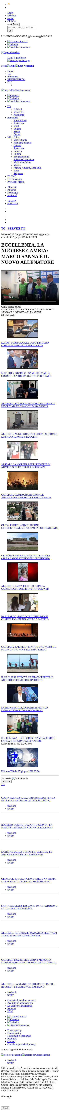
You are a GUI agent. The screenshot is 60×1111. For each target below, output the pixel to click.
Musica (17, 165)
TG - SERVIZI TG (13, 228)
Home (10, 71)
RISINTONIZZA (16, 79)
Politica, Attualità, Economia (27, 167)
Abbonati (11, 187)
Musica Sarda (20, 140)
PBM (10, 1011)
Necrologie (12, 192)
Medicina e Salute (22, 162)
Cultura (17, 128)
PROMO (11, 176)
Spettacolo (19, 123)
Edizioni (18, 109)
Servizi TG (19, 112)
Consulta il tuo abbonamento (21, 1000)
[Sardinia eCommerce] (18, 47)
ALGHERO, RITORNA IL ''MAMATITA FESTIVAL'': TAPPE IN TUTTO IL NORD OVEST (29, 934)
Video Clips (13, 137)
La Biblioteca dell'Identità (19, 1005)
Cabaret (17, 145)
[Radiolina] (12, 44)
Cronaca (18, 151)
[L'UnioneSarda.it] (17, 1016)
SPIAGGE (12, 203)
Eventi (17, 131)
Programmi (12, 76)
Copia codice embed (11, 306)
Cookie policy (14, 1033)
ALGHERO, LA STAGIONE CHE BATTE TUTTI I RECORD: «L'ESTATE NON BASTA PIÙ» (27, 985)
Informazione (20, 120)
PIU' (9, 82)
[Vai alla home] (11, 65)
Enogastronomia (21, 156)
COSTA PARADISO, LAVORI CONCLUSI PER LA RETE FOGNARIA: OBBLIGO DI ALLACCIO (28, 799)
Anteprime (19, 114)
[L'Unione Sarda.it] (17, 41)
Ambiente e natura (22, 142)
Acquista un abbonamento (20, 1003)
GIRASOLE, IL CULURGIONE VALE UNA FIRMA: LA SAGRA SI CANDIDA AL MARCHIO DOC (28, 880)
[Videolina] (10, 52)
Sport (16, 126)
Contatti (11, 1041)
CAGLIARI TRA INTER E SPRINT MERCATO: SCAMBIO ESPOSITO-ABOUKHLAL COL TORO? (28, 961)
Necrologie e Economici (19, 1036)
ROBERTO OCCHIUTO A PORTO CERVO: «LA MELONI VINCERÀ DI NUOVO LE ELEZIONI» (27, 826)
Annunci (11, 190)
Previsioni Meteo (15, 181)
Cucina (17, 134)
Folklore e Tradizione (24, 159)
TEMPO (11, 200)
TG (9, 73)
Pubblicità (12, 195)
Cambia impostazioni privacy (21, 1044)
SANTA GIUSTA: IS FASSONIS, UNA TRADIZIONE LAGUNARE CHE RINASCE (29, 907)
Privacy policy (14, 1030)
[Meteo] (8, 4)
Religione (18, 173)
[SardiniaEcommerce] (18, 1025)
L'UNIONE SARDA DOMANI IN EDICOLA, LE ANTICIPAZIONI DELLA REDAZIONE (26, 853)
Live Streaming (14, 179)
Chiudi (5, 1108)
